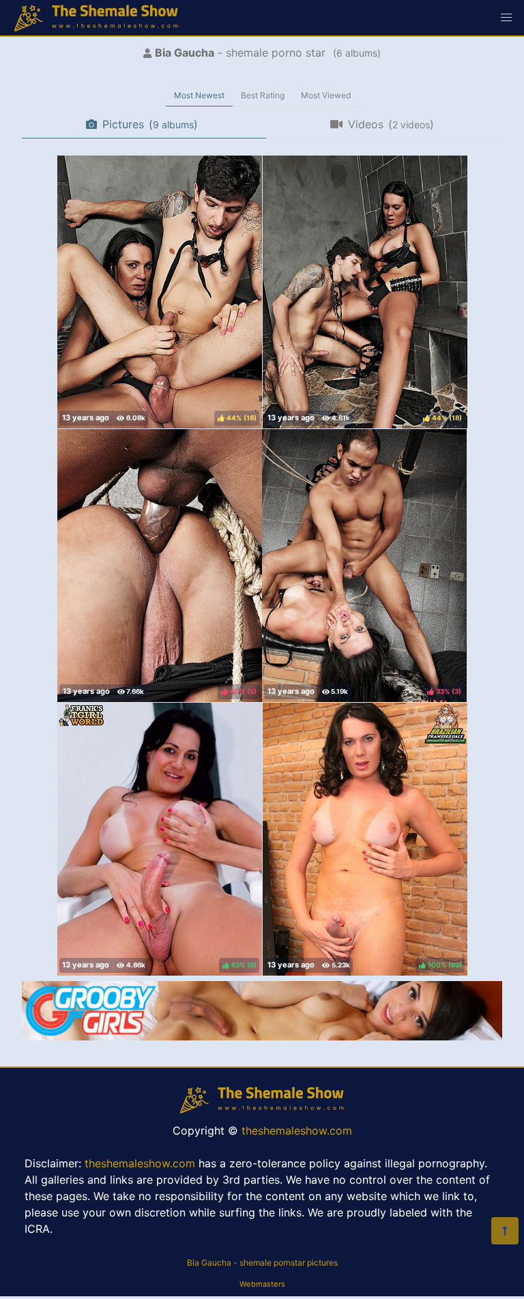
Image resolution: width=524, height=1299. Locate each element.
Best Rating (263, 95)
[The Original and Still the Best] (262, 1036)
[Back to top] (505, 1230)
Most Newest (199, 95)
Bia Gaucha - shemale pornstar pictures (262, 1262)
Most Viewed (326, 95)
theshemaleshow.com (297, 1130)
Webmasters (262, 1284)
